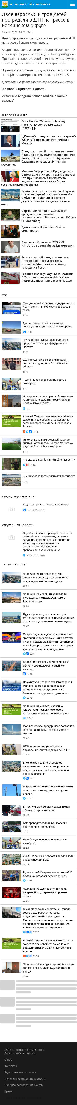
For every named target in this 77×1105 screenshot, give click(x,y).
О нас (8, 1059)
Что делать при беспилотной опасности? (49, 459)
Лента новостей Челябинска (22, 1097)
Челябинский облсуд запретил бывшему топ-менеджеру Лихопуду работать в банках (48, 968)
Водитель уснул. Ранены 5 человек (45, 504)
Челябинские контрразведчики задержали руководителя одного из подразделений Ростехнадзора (45, 577)
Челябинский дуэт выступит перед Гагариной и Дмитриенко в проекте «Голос (45, 892)
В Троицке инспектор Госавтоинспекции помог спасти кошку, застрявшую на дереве (48, 790)
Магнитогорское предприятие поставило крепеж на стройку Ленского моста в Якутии (48, 730)
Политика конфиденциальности (25, 1078)
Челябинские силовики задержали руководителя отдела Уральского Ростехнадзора (45, 597)
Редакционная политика (20, 1072)
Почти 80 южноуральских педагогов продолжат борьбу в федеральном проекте (45, 343)
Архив (8, 1091)
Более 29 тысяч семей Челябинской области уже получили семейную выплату (46, 665)
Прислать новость (32, 89)
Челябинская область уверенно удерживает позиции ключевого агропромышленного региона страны (46, 709)
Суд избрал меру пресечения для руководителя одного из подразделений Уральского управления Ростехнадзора (48, 618)
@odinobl (8, 89)
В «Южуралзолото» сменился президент (49, 476)
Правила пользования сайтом (23, 1085)
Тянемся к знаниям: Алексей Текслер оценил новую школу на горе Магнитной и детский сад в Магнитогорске (48, 443)
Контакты (10, 1066)
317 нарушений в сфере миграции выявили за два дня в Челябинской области (45, 363)
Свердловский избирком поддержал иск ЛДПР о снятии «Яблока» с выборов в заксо (48, 306)
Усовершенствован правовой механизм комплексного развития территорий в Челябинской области (48, 400)
